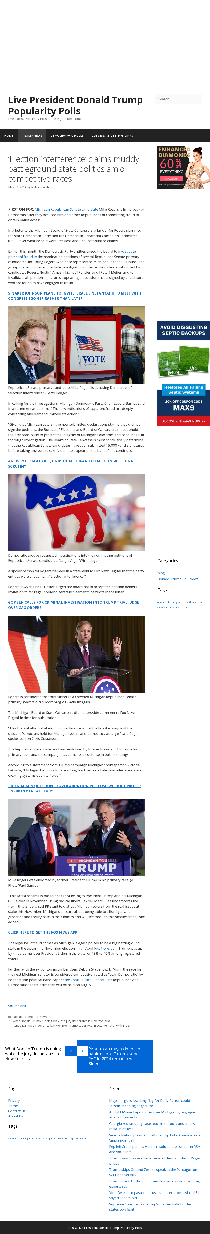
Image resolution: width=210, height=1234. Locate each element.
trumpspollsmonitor (177, 607)
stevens (161, 607)
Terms (13, 1105)
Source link (17, 1005)
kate (183, 602)
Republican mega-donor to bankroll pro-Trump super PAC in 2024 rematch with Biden (72, 1025)
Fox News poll (105, 948)
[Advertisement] (105, 29)
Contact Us (17, 1111)
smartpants (198, 602)
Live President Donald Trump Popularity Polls (75, 105)
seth (189, 602)
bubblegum (174, 602)
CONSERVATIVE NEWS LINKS (112, 135)
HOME (9, 135)
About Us (15, 1116)
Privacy (14, 1100)
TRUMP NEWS (32, 135)
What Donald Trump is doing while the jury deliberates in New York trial (62, 1021)
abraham (162, 602)
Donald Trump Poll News (30, 1017)
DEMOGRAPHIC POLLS (66, 135)
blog (161, 572)
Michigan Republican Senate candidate (66, 209)
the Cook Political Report (84, 979)
